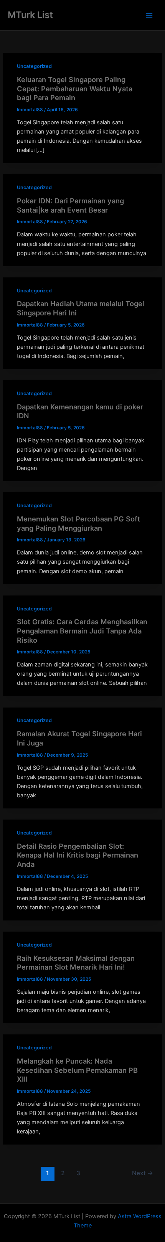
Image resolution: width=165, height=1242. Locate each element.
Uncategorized (34, 66)
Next (142, 1173)
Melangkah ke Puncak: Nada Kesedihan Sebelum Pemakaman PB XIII (77, 1070)
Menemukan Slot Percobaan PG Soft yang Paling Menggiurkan (78, 523)
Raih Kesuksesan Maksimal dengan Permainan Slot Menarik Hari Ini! (76, 962)
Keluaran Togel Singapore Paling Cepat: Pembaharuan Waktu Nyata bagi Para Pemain (74, 88)
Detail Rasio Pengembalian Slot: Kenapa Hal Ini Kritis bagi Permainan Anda (77, 855)
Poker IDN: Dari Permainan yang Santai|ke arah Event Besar (70, 205)
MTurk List (30, 14)
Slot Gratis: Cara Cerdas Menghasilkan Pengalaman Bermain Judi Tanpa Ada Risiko (82, 630)
